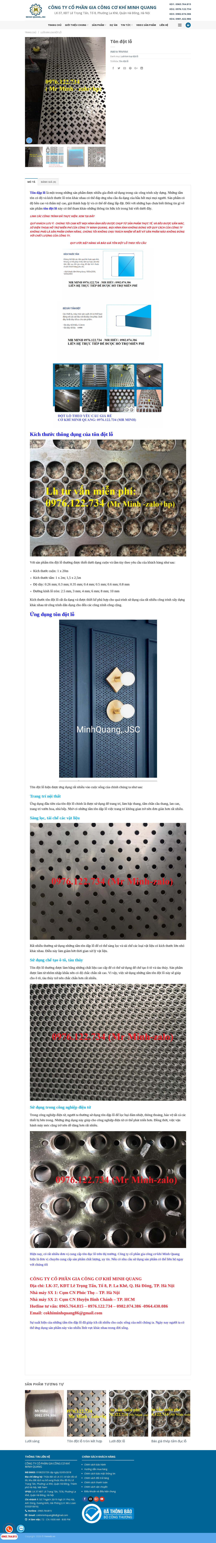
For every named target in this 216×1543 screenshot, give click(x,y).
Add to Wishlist (119, 51)
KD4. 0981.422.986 (180, 18)
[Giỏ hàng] (188, 25)
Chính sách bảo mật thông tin (99, 1473)
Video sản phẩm (146, 24)
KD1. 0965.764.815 (180, 4)
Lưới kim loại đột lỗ (51, 32)
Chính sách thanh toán (96, 1482)
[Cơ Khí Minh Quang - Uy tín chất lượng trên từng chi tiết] (36, 10)
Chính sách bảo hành (95, 1464)
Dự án (113, 24)
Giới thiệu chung (75, 24)
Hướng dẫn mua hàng (95, 1469)
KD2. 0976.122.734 (180, 9)
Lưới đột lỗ (117, 1441)
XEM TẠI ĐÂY (86, 216)
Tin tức (126, 24)
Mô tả (31, 181)
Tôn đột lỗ (123, 61)
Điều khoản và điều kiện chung (100, 1491)
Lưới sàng (32, 1441)
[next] (100, 90)
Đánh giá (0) (48, 181)
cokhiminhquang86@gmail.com (52, 1515)
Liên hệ (164, 24)
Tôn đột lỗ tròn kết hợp (84, 1441)
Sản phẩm (98, 24)
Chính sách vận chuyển (96, 1486)
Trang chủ (55, 24)
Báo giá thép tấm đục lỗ (168, 1441)
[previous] (30, 90)
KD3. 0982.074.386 (180, 13)
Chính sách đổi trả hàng (96, 1477)
